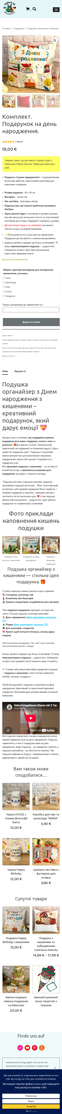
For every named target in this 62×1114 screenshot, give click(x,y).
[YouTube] (27, 1047)
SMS (7, 287)
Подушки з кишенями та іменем (43, 28)
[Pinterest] (34, 1047)
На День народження (27, 351)
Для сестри (10, 351)
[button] (54, 40)
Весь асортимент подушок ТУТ (31, 624)
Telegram (10, 296)
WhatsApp (10, 282)
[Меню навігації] (56, 9)
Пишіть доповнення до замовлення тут (23, 304)
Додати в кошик (31, 322)
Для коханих (44, 348)
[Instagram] (20, 1047)
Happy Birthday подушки (15, 348)
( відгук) (19, 141)
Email (8, 291)
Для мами (51, 348)
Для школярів (17, 351)
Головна (6, 28)
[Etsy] (42, 1047)
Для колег (37, 348)
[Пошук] (34, 9)
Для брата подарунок (28, 348)
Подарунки (19, 28)
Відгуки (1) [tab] (20, 371)
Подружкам (36, 351)
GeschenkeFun (10, 356)
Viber (8, 278)
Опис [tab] (5, 371)
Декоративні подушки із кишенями (17, 340)
